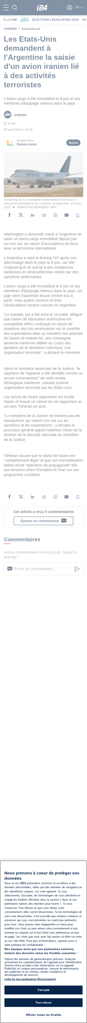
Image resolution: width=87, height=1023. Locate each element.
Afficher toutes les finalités (43, 1014)
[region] (43, 941)
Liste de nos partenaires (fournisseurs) (30, 979)
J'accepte (43, 990)
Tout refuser (43, 1002)
